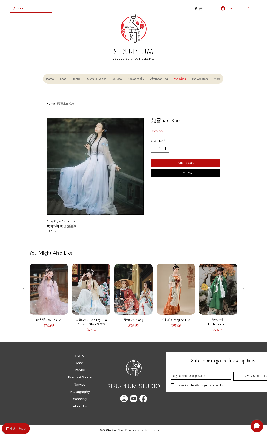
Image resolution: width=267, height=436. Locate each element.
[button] (249, 7)
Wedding (80, 399)
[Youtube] (133, 398)
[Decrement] (154, 148)
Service (79, 384)
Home (51, 103)
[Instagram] (201, 9)
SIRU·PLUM (133, 51)
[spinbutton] (160, 148)
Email (175, 369)
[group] (133, 299)
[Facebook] (196, 9)
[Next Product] (243, 289)
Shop (80, 363)
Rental (80, 370)
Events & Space (80, 377)
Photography (80, 392)
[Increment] (165, 148)
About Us (80, 406)
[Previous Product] (24, 289)
